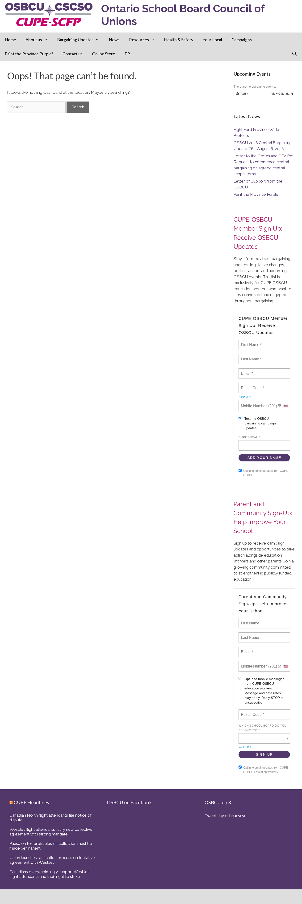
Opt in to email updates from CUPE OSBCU (265, 473)
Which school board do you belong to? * (263, 728)
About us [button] (33, 39)
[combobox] (286, 406)
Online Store (103, 53)
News (114, 39)
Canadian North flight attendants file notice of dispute (50, 817)
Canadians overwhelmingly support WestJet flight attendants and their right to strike (49, 874)
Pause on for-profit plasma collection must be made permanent (50, 846)
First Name (249, 620)
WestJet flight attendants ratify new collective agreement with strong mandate (50, 831)
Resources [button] (139, 39)
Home (10, 39)
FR (127, 53)
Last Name (249, 634)
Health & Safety (178, 39)
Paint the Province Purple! (29, 53)
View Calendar (281, 93)
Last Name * (250, 356)
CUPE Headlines (31, 802)
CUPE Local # (249, 437)
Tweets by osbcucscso (226, 815)
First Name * (250, 342)
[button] (242, 93)
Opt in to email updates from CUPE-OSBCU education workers (266, 770)
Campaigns (241, 39)
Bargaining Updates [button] (75, 39)
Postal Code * (252, 385)
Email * (246, 370)
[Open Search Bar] (294, 54)
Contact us (73, 53)
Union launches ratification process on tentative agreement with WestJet (52, 860)
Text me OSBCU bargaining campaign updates (260, 423)
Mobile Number (252, 403)
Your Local (212, 39)
